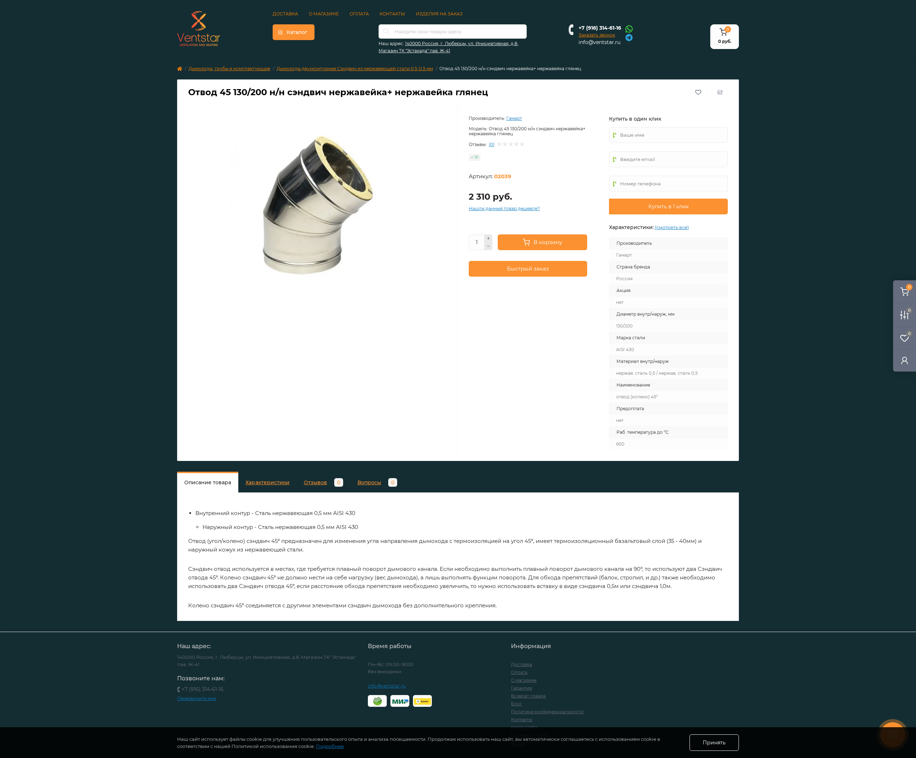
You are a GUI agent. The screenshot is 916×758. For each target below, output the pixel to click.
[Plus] (488, 238)
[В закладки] (698, 92)
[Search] (386, 31)
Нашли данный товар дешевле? (504, 208)
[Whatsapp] (629, 28)
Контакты (392, 13)
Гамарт (514, 118)
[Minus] (488, 247)
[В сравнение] (720, 92)
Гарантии (521, 688)
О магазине (324, 13)
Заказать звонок (597, 35)
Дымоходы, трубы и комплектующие (229, 68)
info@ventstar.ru (599, 42)
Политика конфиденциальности (547, 711)
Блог (516, 703)
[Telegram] (629, 37)
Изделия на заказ (439, 13)
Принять (714, 742)
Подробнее (330, 746)
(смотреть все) (672, 227)
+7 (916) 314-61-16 (600, 28)
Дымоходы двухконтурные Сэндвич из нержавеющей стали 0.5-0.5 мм (355, 68)
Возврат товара (528, 696)
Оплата (359, 13)
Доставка (285, 13)
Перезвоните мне (196, 698)
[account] (904, 360)
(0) (491, 144)
